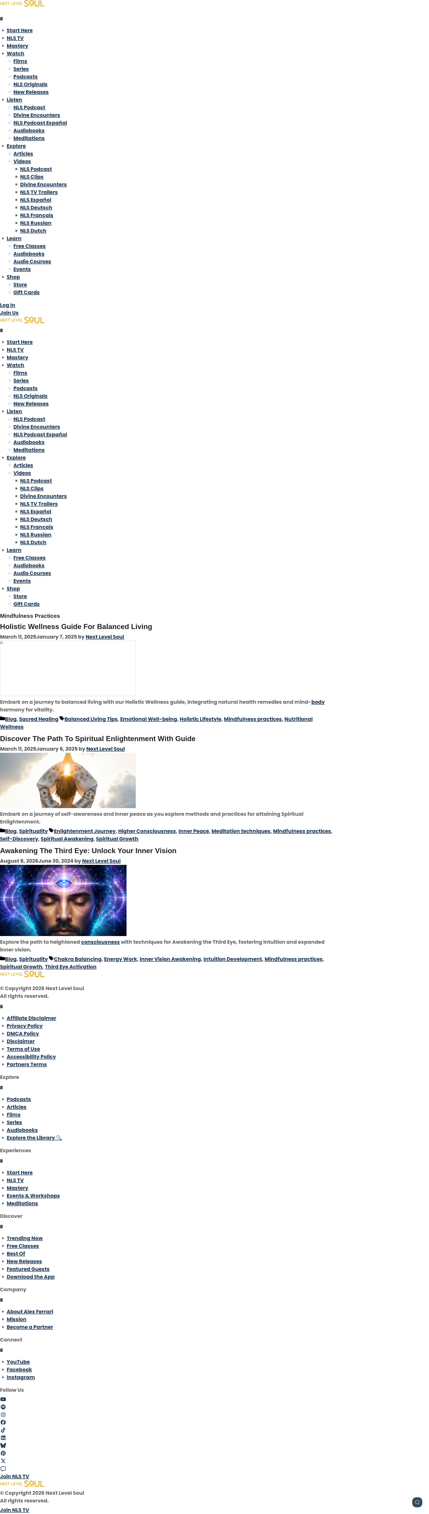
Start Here (20, 30)
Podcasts (25, 76)
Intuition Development (232, 959)
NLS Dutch (33, 230)
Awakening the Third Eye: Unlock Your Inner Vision (88, 851)
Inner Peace (193, 831)
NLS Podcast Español (40, 122)
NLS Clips (32, 176)
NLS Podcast (29, 107)
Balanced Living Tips (91, 719)
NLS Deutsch (36, 207)
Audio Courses (32, 261)
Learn (14, 238)
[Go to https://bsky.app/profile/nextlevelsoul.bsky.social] (214, 1446)
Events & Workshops (33, 1195)
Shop (13, 277)
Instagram (21, 1377)
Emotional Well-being (148, 719)
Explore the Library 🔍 (34, 1137)
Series (21, 69)
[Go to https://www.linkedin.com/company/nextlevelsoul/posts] (214, 1438)
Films (20, 61)
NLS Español (35, 199)
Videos (22, 161)
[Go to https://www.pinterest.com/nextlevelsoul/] (214, 1453)
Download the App (31, 1276)
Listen (14, 99)
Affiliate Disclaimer (31, 1018)
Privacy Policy (25, 1025)
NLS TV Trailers (39, 192)
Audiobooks (29, 130)
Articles (23, 153)
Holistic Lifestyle (200, 719)
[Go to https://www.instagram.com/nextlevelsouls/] (214, 1415)
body (318, 702)
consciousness (100, 942)
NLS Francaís (36, 215)
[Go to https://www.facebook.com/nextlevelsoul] (214, 1422)
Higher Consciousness (147, 831)
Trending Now (25, 1238)
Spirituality (33, 831)
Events (22, 269)
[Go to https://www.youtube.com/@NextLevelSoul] (214, 1399)
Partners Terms (27, 1064)
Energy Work (120, 959)
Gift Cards (26, 292)
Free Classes (29, 246)
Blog (11, 719)
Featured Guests (28, 1269)
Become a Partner (30, 1327)
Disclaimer (21, 1041)
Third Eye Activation (71, 966)
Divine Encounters (36, 115)
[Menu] (1, 18)
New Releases (31, 92)
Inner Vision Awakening (170, 959)
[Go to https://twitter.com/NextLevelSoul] (214, 1461)
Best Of (16, 1253)
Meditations (29, 138)
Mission (16, 1319)
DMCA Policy (23, 1033)
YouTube (18, 1361)
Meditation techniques (240, 831)
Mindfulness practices (253, 719)
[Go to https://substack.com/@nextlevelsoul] (214, 1469)
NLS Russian (35, 223)
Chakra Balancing (78, 959)
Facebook (19, 1369)
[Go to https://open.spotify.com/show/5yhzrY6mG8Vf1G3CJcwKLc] (214, 1407)
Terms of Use (23, 1049)
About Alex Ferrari (30, 1311)
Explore (16, 146)
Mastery (17, 45)
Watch (15, 53)
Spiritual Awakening (67, 838)
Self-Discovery (19, 838)
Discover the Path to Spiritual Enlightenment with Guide (98, 739)
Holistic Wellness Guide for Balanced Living (76, 627)
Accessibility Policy (31, 1056)
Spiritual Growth (117, 838)
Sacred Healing (38, 719)
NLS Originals (30, 84)
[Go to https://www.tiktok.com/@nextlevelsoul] (214, 1430)
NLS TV (15, 38)
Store (20, 284)
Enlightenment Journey (85, 831)
